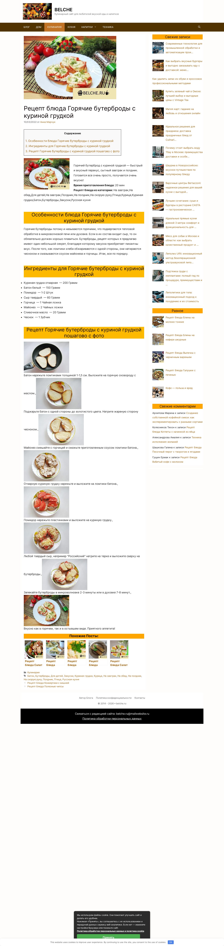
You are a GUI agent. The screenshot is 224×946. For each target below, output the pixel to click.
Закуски (68, 675)
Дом (38, 27)
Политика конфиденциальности (114, 697)
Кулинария (54, 27)
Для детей (57, 675)
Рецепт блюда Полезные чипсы (45, 686)
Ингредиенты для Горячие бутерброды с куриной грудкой (67, 146)
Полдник (48, 679)
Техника (108, 27)
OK (170, 942)
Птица (57, 679)
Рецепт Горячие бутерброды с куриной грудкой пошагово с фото (72, 151)
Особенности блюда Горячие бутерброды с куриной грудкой (69, 141)
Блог (27, 27)
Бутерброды (42, 675)
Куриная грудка (84, 675)
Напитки (87, 27)
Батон (30, 675)
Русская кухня (70, 679)
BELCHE (63, 9)
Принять (108, 937)
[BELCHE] (37, 11)
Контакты (140, 697)
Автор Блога (86, 697)
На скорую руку (33, 679)
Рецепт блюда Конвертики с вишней (48, 682)
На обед (122, 675)
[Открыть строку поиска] (199, 27)
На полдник (134, 675)
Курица (98, 675)
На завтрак (109, 675)
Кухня (71, 27)
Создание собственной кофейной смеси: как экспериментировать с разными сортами (177, 417)
